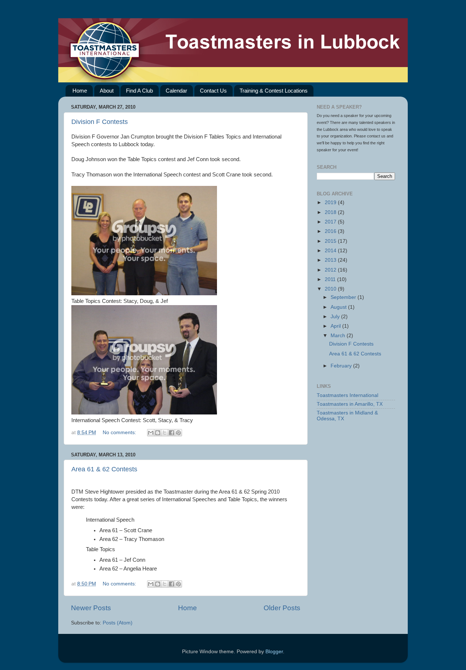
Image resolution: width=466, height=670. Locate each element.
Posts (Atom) (118, 623)
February (342, 366)
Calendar (176, 90)
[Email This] (150, 432)
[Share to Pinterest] (178, 432)
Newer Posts (91, 608)
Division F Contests (99, 121)
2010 (331, 289)
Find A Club (139, 90)
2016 (331, 231)
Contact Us (213, 90)
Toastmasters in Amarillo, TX (350, 404)
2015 (331, 241)
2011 (331, 279)
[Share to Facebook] (171, 432)
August (339, 307)
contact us (376, 136)
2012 (331, 270)
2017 (331, 222)
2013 (331, 260)
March (339, 335)
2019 (331, 202)
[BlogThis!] (157, 432)
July (336, 316)
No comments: (120, 432)
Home (79, 90)
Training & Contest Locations (274, 90)
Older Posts (282, 608)
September (344, 297)
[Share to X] (164, 432)
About (107, 90)
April (336, 326)
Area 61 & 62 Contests (104, 469)
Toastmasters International (347, 395)
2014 (331, 250)
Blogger (274, 651)
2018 (331, 212)
